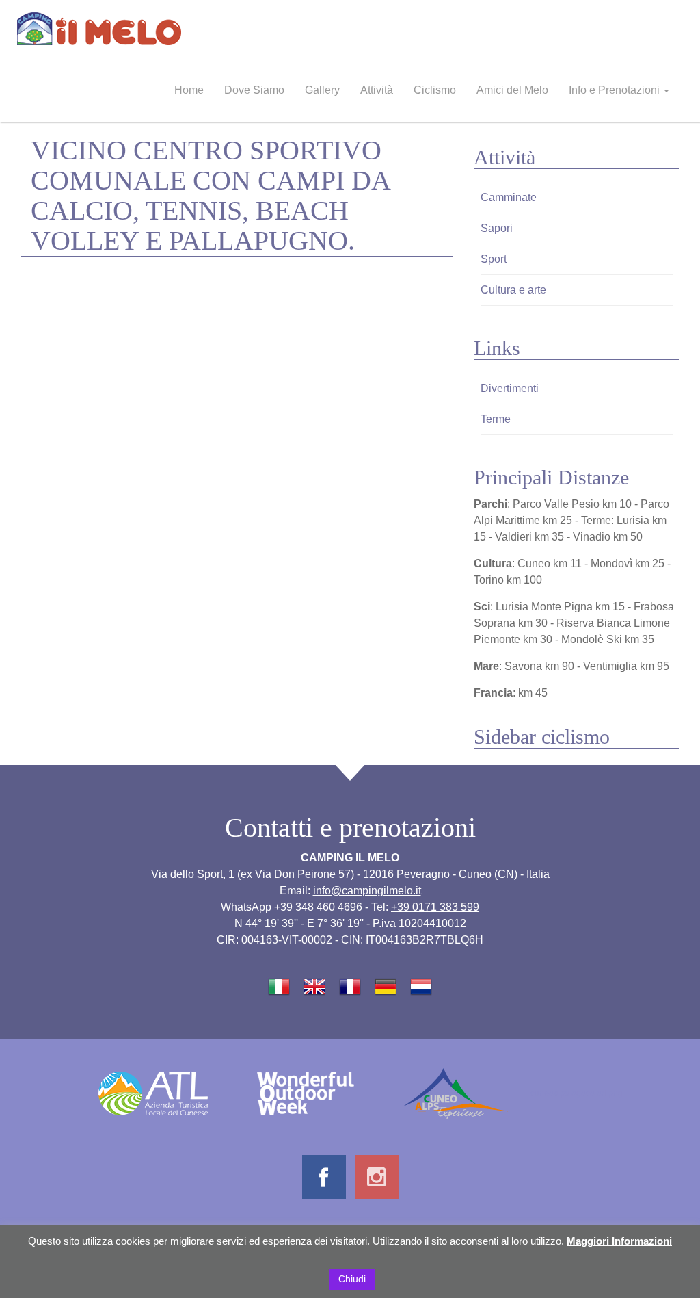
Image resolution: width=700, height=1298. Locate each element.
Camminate (509, 197)
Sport (494, 259)
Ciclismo (435, 90)
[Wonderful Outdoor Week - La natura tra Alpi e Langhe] (305, 1092)
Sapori (497, 228)
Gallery (322, 90)
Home (189, 90)
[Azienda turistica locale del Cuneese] (153, 1092)
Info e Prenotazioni (615, 90)
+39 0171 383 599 (435, 907)
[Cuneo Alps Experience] (455, 1092)
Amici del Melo (512, 90)
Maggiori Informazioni (619, 1241)
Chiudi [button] (352, 1278)
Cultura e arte (513, 290)
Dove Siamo (254, 90)
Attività (376, 90)
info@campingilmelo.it (367, 890)
